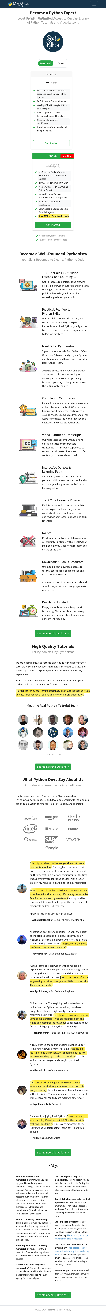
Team (61, 63)
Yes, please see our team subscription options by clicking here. (72, 1251)
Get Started (51, 143)
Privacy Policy (65, 1310)
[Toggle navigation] (94, 4)
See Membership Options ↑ (53, 633)
